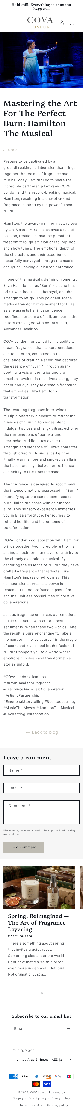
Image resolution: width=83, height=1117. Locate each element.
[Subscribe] (68, 1028)
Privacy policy (60, 1098)
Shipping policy (57, 1105)
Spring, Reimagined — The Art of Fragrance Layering (38, 922)
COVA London (39, 1092)
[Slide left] (31, 993)
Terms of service (31, 1105)
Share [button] (13, 150)
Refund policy (37, 1098)
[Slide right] (52, 993)
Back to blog (45, 732)
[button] (72, 23)
